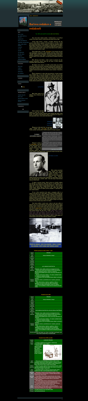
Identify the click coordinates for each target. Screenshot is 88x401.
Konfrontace (20, 55)
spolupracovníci (35, 15)
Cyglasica (19, 68)
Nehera (37, 208)
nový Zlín (19, 48)
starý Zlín (19, 50)
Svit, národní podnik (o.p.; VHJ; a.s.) (22, 37)
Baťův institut (20, 96)
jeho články (44, 128)
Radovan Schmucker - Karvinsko (22, 101)
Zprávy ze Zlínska (21, 57)
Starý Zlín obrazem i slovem (23, 98)
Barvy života (20, 66)
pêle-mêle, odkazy (21, 54)
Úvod (31, 15)
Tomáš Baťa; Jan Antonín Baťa (23, 42)
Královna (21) (20, 71)
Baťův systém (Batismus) (22, 40)
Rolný (40, 208)
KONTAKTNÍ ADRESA (22, 59)
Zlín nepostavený (21, 52)
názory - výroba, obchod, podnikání (22, 45)
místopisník (20, 47)
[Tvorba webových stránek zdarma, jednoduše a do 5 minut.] (62, 399)
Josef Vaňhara (48, 51)
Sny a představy (21, 73)
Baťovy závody (20, 34)
